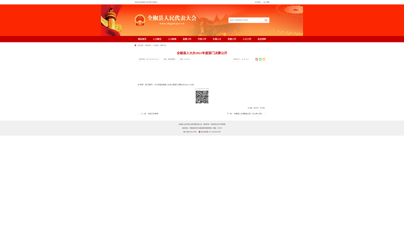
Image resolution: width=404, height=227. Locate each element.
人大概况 (157, 39)
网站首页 (142, 39)
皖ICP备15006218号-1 (190, 132)
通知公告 (163, 45)
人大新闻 (172, 39)
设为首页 (258, 2)
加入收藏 (266, 2)
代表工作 (202, 39)
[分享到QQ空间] (264, 59)
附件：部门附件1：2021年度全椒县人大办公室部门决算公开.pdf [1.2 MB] (167, 85)
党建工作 (232, 39)
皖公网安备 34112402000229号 (211, 132)
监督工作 (187, 39)
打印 (257, 108)
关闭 (263, 108)
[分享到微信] (260, 59)
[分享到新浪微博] (256, 59)
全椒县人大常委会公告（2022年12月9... (248, 114)
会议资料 (262, 39)
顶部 (251, 108)
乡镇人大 (217, 39)
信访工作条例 (153, 114)
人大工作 (247, 39)
